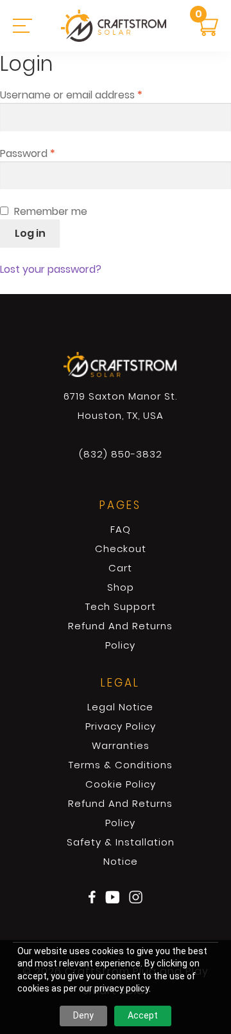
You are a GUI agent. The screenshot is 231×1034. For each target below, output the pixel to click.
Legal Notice (120, 707)
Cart (120, 568)
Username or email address (92, 95)
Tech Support (120, 606)
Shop (120, 587)
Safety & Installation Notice (121, 851)
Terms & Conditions (121, 764)
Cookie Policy (120, 784)
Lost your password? (50, 269)
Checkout (120, 548)
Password (49, 153)
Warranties (121, 745)
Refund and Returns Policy (120, 635)
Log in (30, 233)
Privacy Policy (120, 726)
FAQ (120, 529)
